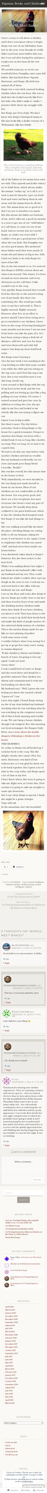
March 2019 (10, 1332)
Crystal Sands (14, 1277)
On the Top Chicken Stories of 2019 (23, 895)
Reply (7, 963)
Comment (37, 1179)
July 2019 (9, 1328)
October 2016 (10, 1381)
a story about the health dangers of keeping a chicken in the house (20, 736)
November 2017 (11, 1347)
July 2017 (8, 1356)
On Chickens (15, 882)
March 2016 (10, 1403)
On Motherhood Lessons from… (30, 1264)
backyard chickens (13, 884)
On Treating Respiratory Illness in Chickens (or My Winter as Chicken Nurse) (23, 905)
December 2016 (11, 1378)
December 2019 (11, 1316)
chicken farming (27, 884)
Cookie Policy (27, 1481)
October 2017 (10, 1350)
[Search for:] (23, 1192)
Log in (7, 1445)
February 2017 (10, 1372)
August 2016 (10, 1388)
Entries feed (10, 1448)
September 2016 (11, 1384)
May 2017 (9, 1363)
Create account (11, 1442)
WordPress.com (11, 1455)
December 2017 (11, 1344)
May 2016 (9, 1397)
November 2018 (11, 1335)
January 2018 (10, 1341)
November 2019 (11, 1319)
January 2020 (10, 1313)
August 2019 (10, 1325)
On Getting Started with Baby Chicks (19, 1229)
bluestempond (20, 945)
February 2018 (11, 1338)
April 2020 (9, 1307)
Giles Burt (13, 1264)
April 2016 (9, 1400)
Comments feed (11, 1452)
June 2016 (9, 1394)
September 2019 (11, 1322)
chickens (28, 887)
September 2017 (11, 1353)
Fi (13, 1079)
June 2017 (9, 1360)
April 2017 (9, 1366)
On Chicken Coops (12, 1226)
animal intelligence (36, 882)
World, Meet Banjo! (12, 1237)
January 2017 (10, 1375)
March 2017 (9, 1369)
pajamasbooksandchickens (20, 985)
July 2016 (9, 1391)
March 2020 (10, 1310)
